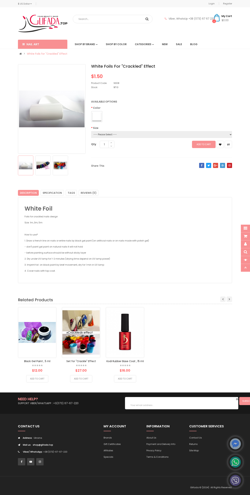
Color (96, 108)
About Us (151, 437)
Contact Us (195, 437)
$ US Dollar (24, 3)
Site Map (194, 450)
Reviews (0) (88, 193)
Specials (108, 456)
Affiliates (108, 450)
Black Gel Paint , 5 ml (37, 361)
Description (28, 193)
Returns (193, 444)
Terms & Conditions (157, 456)
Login (212, 3)
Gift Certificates (112, 444)
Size (95, 128)
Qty (93, 144)
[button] (42, 44)
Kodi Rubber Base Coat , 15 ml (125, 361)
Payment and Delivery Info (160, 444)
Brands (108, 437)
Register (227, 3)
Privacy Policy (153, 450)
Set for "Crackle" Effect (81, 361)
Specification (52, 193)
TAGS (71, 193)
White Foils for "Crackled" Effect (47, 54)
